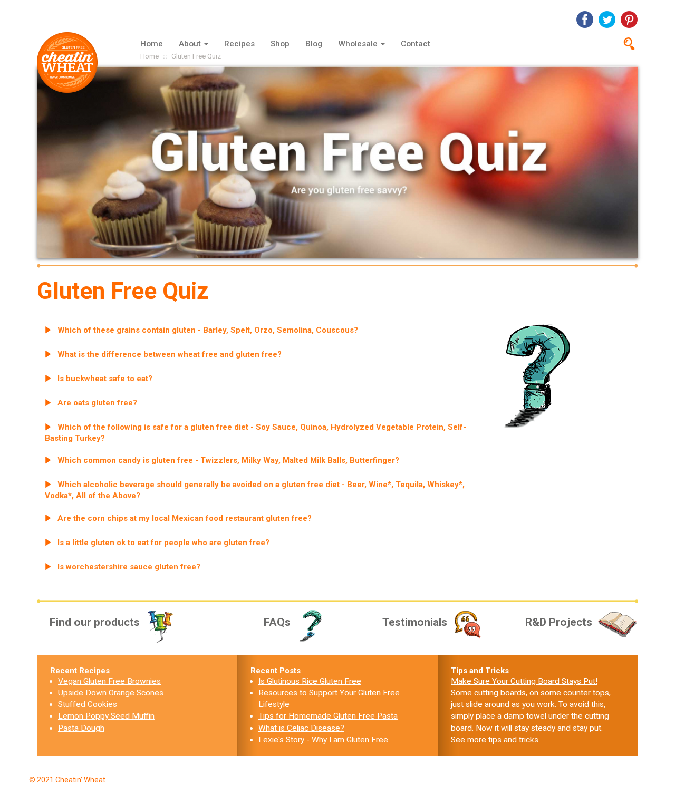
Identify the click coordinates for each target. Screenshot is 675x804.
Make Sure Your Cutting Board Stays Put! (524, 681)
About (191, 44)
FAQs (277, 622)
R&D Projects (558, 622)
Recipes (239, 44)
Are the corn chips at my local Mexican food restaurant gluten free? (184, 518)
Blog (313, 44)
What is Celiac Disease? (301, 728)
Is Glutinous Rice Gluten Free (309, 681)
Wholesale (359, 44)
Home (151, 44)
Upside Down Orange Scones (110, 693)
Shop (280, 44)
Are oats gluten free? (97, 403)
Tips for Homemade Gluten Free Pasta (328, 716)
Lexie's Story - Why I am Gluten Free (323, 739)
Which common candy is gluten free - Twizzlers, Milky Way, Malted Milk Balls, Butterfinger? (228, 460)
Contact (415, 44)
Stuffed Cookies (87, 704)
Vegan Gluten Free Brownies (109, 681)
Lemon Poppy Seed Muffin (106, 716)
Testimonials (414, 622)
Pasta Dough (81, 728)
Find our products (95, 622)
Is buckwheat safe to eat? (104, 378)
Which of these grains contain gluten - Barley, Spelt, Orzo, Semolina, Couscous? (207, 330)
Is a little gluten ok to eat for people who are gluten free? (163, 542)
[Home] (71, 62)
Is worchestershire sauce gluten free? (128, 566)
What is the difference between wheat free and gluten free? (169, 354)
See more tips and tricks (494, 739)
